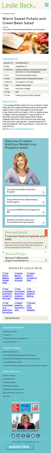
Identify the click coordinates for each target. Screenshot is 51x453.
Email (33, 435)
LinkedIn (18, 435)
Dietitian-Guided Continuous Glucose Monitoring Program (20, 221)
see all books (25, 318)
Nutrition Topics (9, 375)
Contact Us (7, 335)
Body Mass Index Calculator (13, 389)
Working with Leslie (10, 352)
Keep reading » (25, 239)
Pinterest (28, 435)
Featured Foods (9, 379)
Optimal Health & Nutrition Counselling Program (21, 359)
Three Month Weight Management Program (19, 355)
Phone (38, 435)
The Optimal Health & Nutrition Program (21, 190)
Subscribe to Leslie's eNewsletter (15, 338)
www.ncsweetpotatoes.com (21, 129)
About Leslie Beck (10, 331)
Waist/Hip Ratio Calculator (13, 393)
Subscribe (25, 447)
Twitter (13, 435)
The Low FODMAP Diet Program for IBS (23, 211)
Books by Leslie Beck (11, 386)
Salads (5, 27)
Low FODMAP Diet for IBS (12, 362)
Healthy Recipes (8, 14)
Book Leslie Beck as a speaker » (25, 431)
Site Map (6, 396)
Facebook (23, 435)
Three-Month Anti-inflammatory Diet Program (22, 200)
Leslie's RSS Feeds (10, 342)
